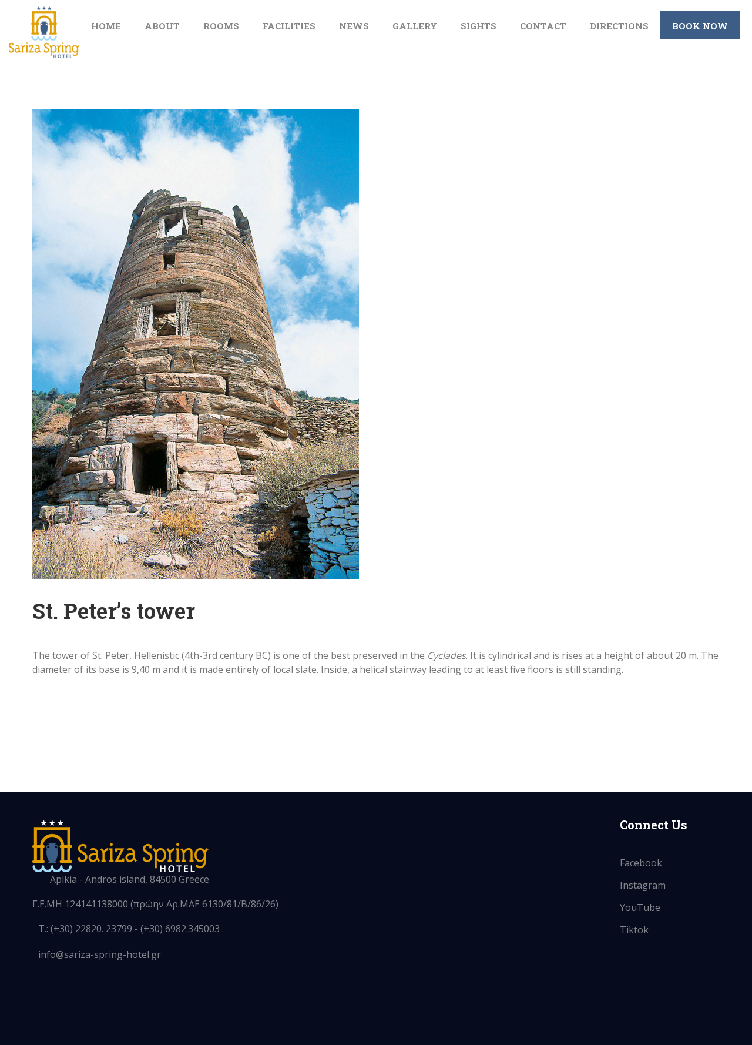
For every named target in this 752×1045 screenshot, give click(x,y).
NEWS (354, 26)
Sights (478, 26)
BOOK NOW (700, 26)
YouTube (640, 907)
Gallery (414, 26)
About (162, 26)
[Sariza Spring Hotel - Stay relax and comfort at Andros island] (44, 32)
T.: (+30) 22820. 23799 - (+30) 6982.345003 (129, 928)
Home (106, 26)
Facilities (289, 26)
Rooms (221, 26)
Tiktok (634, 929)
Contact (543, 26)
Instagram (643, 885)
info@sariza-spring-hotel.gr (99, 954)
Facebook (641, 862)
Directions (619, 26)
